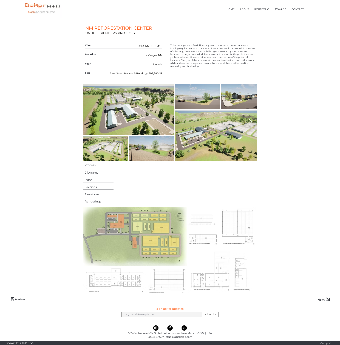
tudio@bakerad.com (179, 336)
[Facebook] (170, 328)
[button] (244, 9)
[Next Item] (251, 122)
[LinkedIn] (184, 328)
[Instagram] (155, 328)
